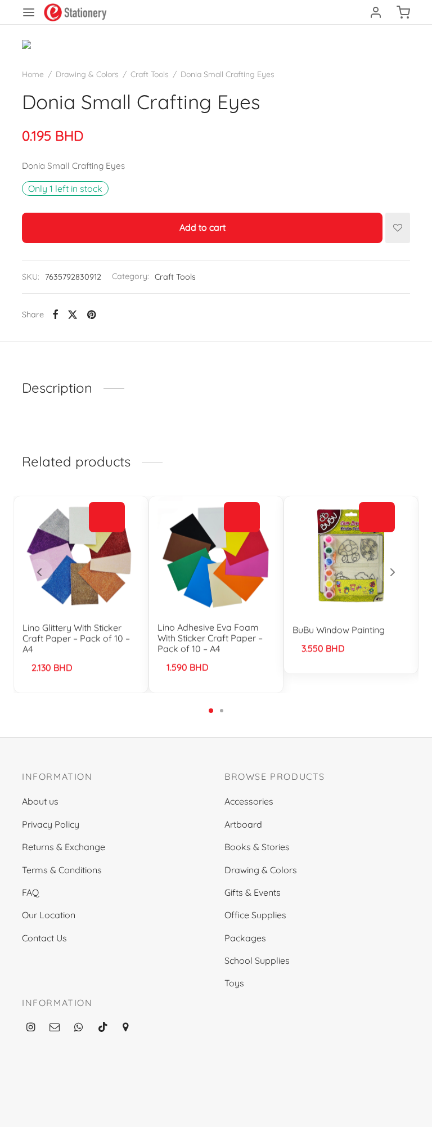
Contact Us (44, 938)
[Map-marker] (125, 1028)
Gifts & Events (252, 892)
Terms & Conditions (62, 869)
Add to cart (202, 228)
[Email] (54, 1028)
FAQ (30, 892)
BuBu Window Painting (338, 629)
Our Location (48, 915)
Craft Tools (149, 74)
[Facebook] (55, 314)
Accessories (248, 801)
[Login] (375, 12)
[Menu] (28, 12)
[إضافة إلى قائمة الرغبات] (397, 228)
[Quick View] (107, 543)
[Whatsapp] (78, 1028)
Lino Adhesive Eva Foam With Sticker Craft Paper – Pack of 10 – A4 (210, 638)
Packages (245, 938)
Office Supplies (255, 915)
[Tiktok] (102, 1028)
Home (33, 74)
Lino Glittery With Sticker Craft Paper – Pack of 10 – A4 (76, 638)
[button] (107, 517)
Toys (234, 983)
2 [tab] (221, 710)
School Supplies (257, 960)
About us (40, 801)
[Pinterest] (91, 314)
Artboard (243, 824)
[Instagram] (30, 1028)
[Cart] (403, 12)
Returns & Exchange (63, 846)
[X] (72, 314)
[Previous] (39, 572)
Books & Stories (257, 846)
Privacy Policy (50, 824)
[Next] (392, 572)
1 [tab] (211, 710)
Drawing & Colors (87, 74)
